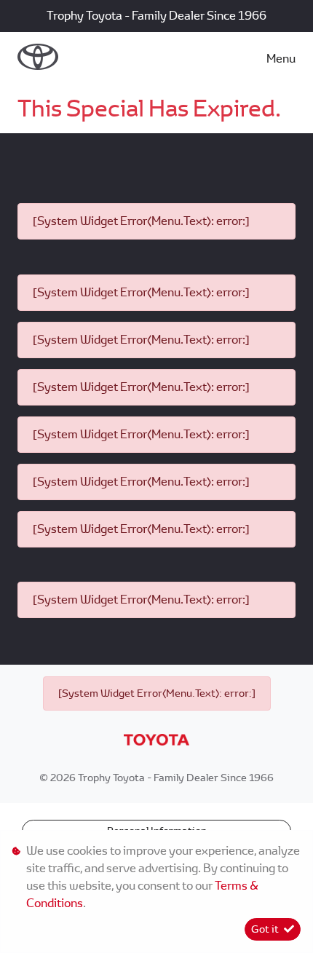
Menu (281, 58)
